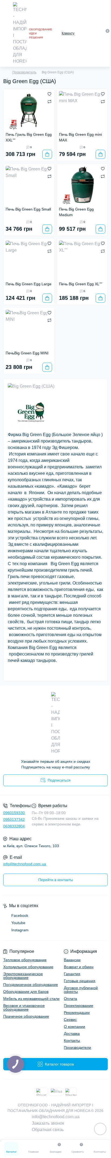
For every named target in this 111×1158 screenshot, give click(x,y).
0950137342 (14, 819)
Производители (77, 1047)
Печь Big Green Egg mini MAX (80, 137)
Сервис (70, 1019)
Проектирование (78, 1005)
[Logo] (19, 33)
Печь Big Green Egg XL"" (80, 284)
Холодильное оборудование (28, 967)
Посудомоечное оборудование (30, 984)
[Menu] (6, 33)
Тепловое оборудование (25, 960)
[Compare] (49, 101)
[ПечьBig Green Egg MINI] (29, 329)
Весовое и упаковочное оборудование (24, 1007)
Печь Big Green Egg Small (28, 209)
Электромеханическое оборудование (23, 976)
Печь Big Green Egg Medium (76, 212)
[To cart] (47, 154)
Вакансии (72, 960)
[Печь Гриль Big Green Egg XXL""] (29, 110)
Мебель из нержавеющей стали (31, 998)
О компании (74, 1026)
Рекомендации (77, 1012)
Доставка (72, 1033)
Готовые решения (79, 981)
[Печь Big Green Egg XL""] (82, 260)
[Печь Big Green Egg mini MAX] (82, 110)
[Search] (95, 33)
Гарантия (72, 974)
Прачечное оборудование (26, 1016)
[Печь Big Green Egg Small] (29, 185)
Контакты (72, 1040)
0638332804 (14, 826)
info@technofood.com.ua (24, 864)
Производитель (24, 72)
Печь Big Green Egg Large (28, 284)
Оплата (70, 998)
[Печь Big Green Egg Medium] (82, 185)
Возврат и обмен (78, 967)
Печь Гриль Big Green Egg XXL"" (29, 137)
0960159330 (14, 813)
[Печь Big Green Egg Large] (29, 260)
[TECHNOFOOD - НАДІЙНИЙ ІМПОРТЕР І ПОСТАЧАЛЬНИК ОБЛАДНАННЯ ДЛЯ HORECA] (55, 723)
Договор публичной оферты (81, 990)
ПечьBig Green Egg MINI (27, 353)
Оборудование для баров (25, 991)
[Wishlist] (49, 94)
